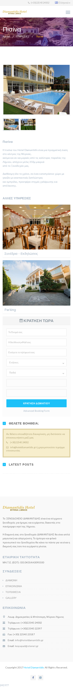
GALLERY (10, 597)
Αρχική (6, 36)
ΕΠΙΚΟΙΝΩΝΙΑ (13, 586)
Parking (10, 310)
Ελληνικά (63, 2)
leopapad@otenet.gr (27, 645)
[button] (36, 362)
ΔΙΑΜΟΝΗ (11, 580)
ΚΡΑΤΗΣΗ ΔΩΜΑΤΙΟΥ (36, 403)
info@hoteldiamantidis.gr (23, 447)
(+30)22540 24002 (39, 2)
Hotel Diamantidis (34, 667)
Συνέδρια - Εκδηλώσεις (21, 253)
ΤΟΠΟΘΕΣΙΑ (13, 591)
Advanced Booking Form (36, 410)
